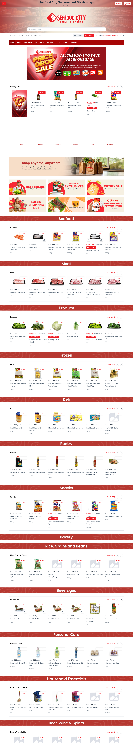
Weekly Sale (15, 87)
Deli (11, 409)
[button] (10, 137)
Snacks (13, 497)
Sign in (118, 3)
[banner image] (66, 16)
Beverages (14, 599)
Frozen (13, 364)
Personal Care (16, 644)
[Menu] (4, 3)
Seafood (13, 228)
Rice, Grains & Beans (18, 555)
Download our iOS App (15, 35)
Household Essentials (19, 688)
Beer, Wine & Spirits (18, 732)
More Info (66, 6)
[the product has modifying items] (44, 240)
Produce (13, 317)
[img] (89, 98)
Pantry (13, 453)
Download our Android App (33, 35)
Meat (12, 273)
